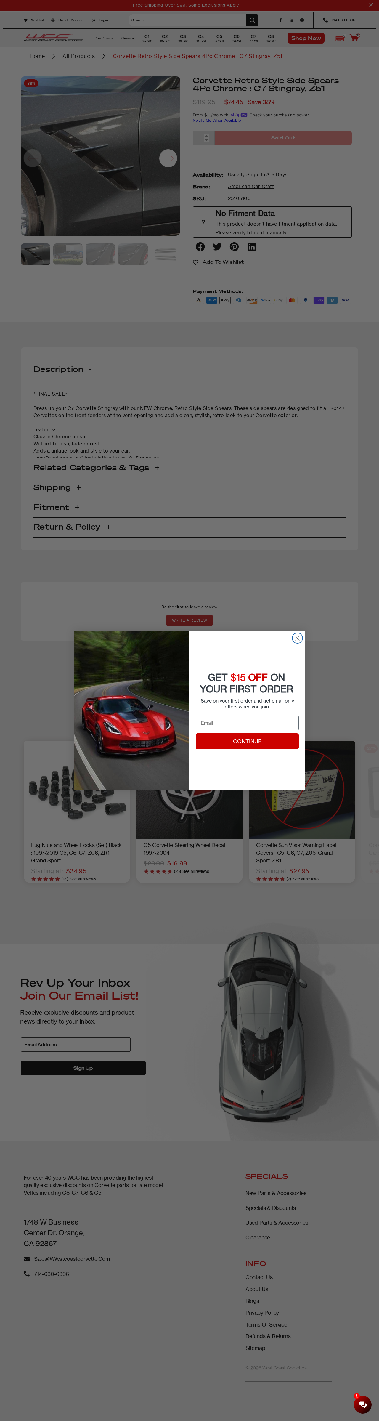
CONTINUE (247, 741)
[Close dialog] (297, 638)
